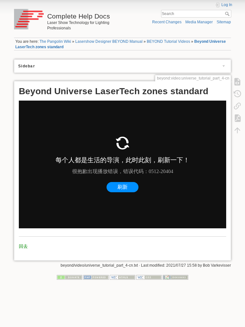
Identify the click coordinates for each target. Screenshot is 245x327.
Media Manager (199, 22)
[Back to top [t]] (237, 130)
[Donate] (69, 277)
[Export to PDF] (237, 118)
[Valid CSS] (149, 277)
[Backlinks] (237, 106)
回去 (23, 246)
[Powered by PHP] (96, 277)
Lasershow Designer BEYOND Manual (109, 41)
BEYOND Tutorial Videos (168, 41)
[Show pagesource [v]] (237, 81)
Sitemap (224, 22)
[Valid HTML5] (122, 277)
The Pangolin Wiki (55, 41)
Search (228, 13)
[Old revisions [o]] (237, 93)
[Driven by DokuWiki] (175, 277)
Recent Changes (167, 22)
